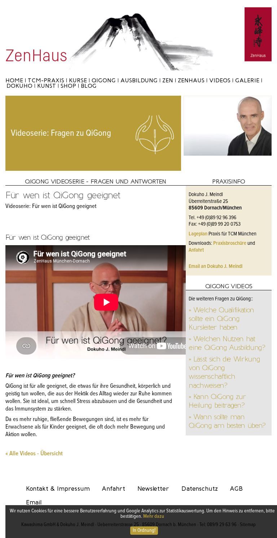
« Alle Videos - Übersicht (34, 454)
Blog (89, 85)
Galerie (247, 80)
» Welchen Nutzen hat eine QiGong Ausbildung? (227, 343)
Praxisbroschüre (229, 243)
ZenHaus (191, 80)
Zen (167, 80)
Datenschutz (199, 488)
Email (33, 502)
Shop (68, 85)
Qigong (104, 80)
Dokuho (19, 85)
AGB (236, 488)
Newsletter (153, 488)
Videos (219, 80)
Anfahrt (196, 250)
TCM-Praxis (46, 80)
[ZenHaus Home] (138, 10)
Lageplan (198, 234)
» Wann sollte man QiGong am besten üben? (227, 421)
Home (14, 80)
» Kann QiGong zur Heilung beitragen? (217, 400)
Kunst (46, 85)
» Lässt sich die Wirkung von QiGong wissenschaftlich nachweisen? (224, 372)
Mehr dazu (153, 516)
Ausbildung (139, 80)
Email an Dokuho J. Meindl (215, 266)
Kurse (78, 80)
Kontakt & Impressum (58, 488)
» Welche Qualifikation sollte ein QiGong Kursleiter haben (221, 318)
